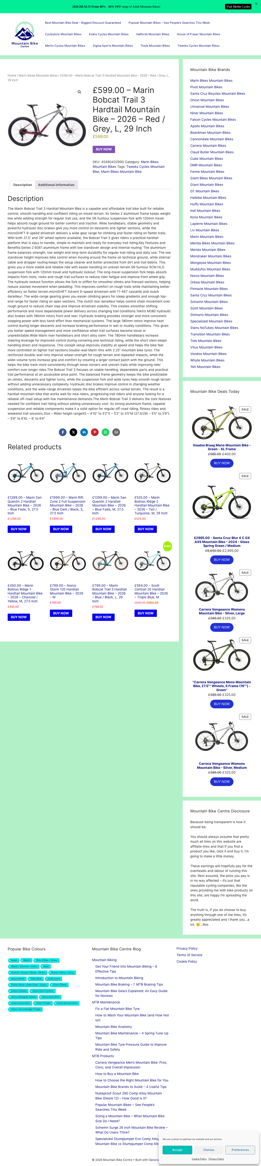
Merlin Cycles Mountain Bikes (65, 45)
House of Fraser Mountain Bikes (198, 34)
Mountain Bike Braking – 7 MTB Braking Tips (129, 984)
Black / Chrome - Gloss (24, 966)
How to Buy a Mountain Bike (117, 1074)
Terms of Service (189, 955)
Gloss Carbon (18, 991)
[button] (79, 92)
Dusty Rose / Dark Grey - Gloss (29, 984)
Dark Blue (36, 978)
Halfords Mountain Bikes (152, 34)
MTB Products (103, 1056)
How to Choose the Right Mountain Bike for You (131, 1080)
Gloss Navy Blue (50, 997)
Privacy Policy (216, 1158)
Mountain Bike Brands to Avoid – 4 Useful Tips (131, 1087)
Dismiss (208, 1150)
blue (46, 966)
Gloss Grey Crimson (43, 991)
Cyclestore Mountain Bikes (63, 34)
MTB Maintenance (106, 1002)
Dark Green (54, 978)
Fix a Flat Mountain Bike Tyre (117, 1009)
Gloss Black (59, 984)
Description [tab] (22, 185)
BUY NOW (104, 149)
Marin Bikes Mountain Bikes (38, 75)
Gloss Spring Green (67, 1003)
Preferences (240, 1150)
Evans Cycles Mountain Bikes (109, 34)
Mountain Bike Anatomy (113, 1027)
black (27, 960)
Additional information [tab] (56, 185)
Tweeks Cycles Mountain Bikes (199, 45)
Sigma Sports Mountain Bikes (113, 45)
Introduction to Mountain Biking (119, 978)
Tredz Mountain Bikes (155, 45)
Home (12, 75)
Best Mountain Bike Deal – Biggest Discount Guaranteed (83, 22)
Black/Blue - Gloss (46, 960)
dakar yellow (17, 978)
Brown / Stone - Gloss (62, 972)
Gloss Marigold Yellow (23, 997)
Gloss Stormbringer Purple (26, 1009)
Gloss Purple (43, 1003)
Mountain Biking (104, 960)
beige (14, 960)
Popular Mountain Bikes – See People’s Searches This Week (169, 22)
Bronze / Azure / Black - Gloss (28, 972)
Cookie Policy (199, 1158)
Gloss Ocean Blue (20, 1003)
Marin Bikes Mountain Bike (121, 172)
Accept (177, 1150)
